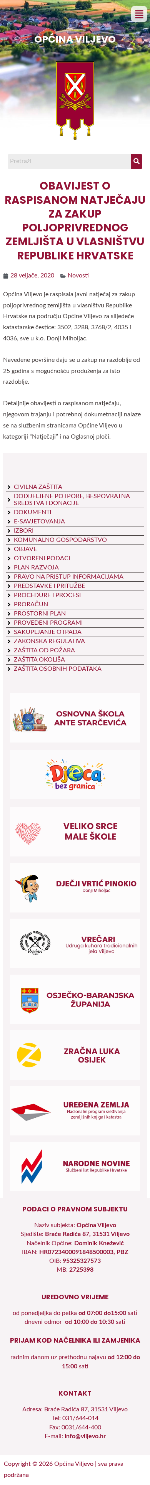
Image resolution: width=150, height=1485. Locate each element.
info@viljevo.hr (85, 1436)
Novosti (78, 276)
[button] (139, 14)
